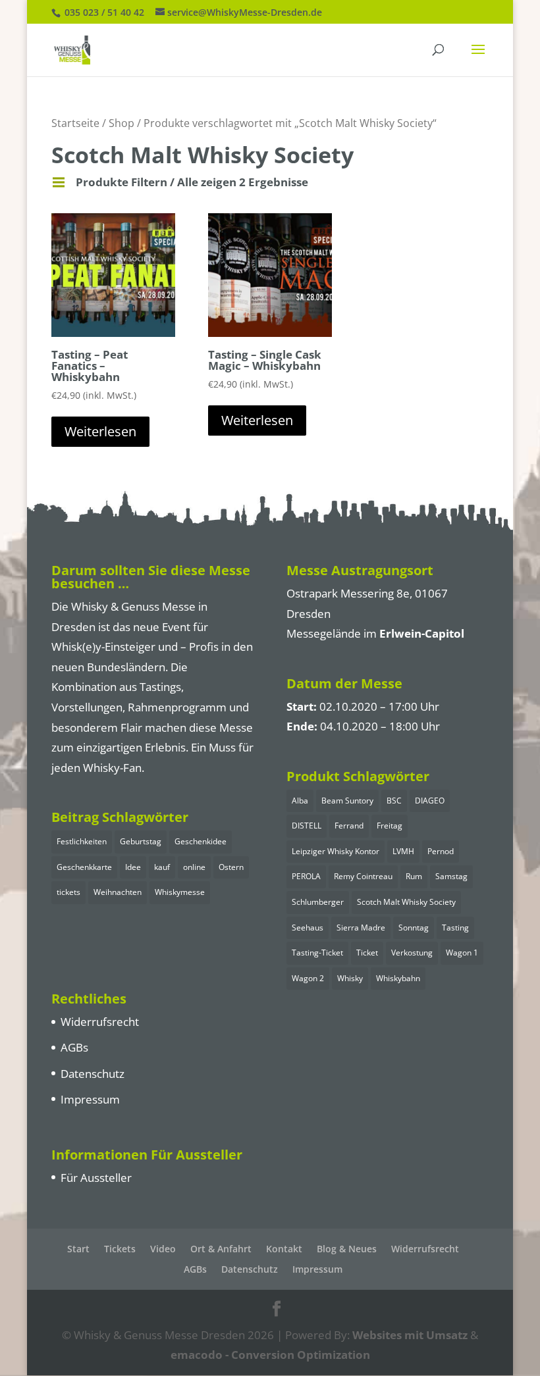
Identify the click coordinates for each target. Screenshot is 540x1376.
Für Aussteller (96, 1177)
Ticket (367, 952)
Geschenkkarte (84, 867)
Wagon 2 (308, 978)
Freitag (389, 825)
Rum (414, 876)
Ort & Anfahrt (221, 1248)
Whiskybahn (398, 978)
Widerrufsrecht (100, 1021)
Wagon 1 (462, 952)
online (194, 867)
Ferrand (349, 825)
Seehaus (307, 927)
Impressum (90, 1099)
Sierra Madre (361, 927)
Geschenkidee (201, 841)
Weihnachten (118, 892)
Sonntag (413, 927)
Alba (300, 800)
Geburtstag (140, 841)
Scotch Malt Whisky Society (406, 901)
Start (78, 1248)
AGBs (74, 1047)
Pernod (440, 851)
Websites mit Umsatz (410, 1334)
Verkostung (412, 952)
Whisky (350, 978)
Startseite (75, 123)
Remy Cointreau (363, 876)
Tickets (120, 1248)
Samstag (451, 876)
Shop (121, 123)
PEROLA (306, 876)
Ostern (231, 867)
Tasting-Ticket (317, 952)
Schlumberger (318, 901)
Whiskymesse (180, 892)
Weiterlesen (100, 431)
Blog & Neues (347, 1248)
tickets (68, 892)
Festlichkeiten (82, 841)
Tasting (455, 927)
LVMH (403, 851)
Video (163, 1248)
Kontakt (284, 1248)
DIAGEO (430, 800)
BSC (394, 800)
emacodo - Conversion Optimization (270, 1354)
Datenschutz (92, 1073)
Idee (133, 867)
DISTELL (306, 825)
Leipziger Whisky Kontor (335, 851)
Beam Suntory (347, 800)
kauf (162, 867)
